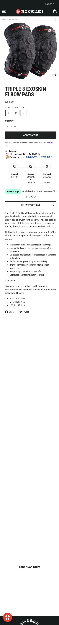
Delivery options (31, 205)
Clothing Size (15, 107)
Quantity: (9, 121)
